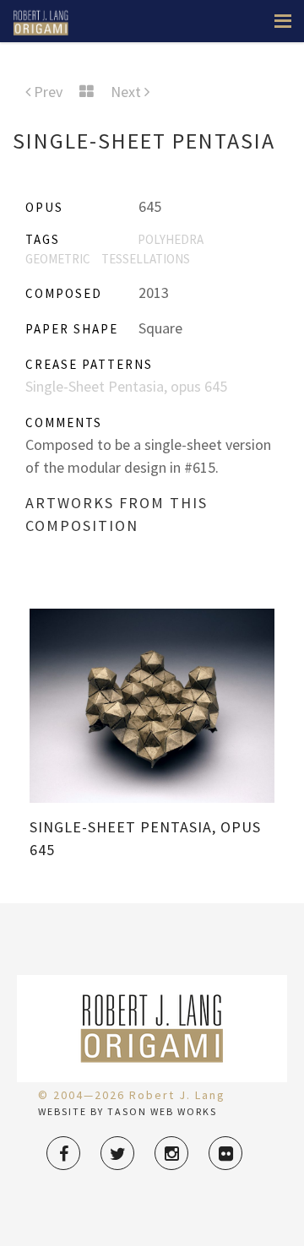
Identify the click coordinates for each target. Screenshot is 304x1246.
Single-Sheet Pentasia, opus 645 (126, 386)
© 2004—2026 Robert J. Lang (131, 1094)
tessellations (145, 259)
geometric (57, 259)
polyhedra (171, 239)
